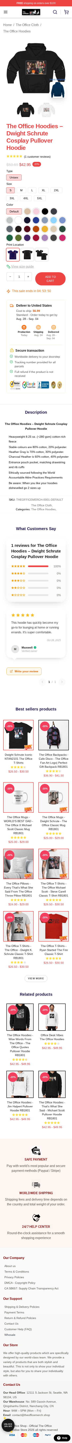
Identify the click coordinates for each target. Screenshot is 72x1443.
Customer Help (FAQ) (18, 1329)
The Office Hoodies (17, 31)
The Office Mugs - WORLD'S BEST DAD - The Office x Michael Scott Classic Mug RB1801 (18, 825)
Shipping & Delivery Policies (21, 1306)
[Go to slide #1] (25, 110)
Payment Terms (14, 1312)
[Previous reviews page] (42, 681)
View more (36, 978)
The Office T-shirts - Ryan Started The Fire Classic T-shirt (54, 950)
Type (9, 171)
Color (9, 204)
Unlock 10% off (8, 1425)
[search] (55, 12)
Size (9, 183)
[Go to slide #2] (46, 110)
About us (10, 1266)
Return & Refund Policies (20, 1318)
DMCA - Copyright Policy (19, 1282)
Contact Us (11, 1323)
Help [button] (64, 1438)
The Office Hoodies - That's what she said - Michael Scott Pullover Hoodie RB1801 (52, 1110)
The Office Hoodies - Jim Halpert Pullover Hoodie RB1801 (20, 1106)
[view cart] (66, 12)
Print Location (15, 244)
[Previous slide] (9, 68)
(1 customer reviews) (37, 156)
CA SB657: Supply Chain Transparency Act (31, 1288)
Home (7, 25)
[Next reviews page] (62, 681)
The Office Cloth (27, 25)
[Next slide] (62, 68)
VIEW (18, 746)
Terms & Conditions (16, 1271)
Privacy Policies (14, 1277)
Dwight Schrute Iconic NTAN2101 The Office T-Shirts (18, 758)
